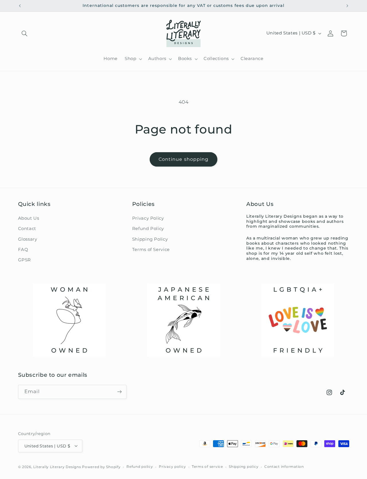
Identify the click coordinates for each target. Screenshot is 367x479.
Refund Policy (148, 228)
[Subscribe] (119, 392)
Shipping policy (243, 467)
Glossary (27, 239)
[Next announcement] (347, 5)
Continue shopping (183, 159)
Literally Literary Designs (57, 467)
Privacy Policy (148, 218)
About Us (28, 218)
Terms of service (207, 467)
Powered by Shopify (101, 467)
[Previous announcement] (19, 5)
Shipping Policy (150, 239)
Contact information (284, 467)
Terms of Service (151, 249)
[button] (24, 33)
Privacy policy (172, 467)
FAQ (23, 249)
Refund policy (139, 467)
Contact (27, 228)
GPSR (24, 259)
